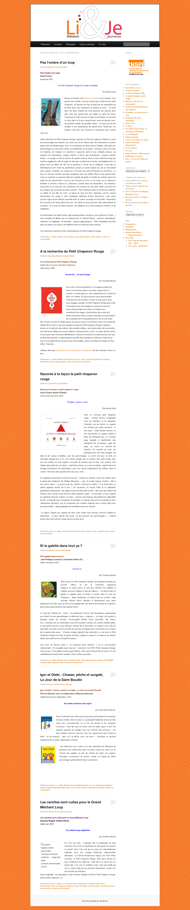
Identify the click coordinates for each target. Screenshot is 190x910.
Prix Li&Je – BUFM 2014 (138, 246)
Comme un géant (132, 90)
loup (77, 237)
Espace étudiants (135, 235)
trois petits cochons (107, 886)
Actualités (58, 44)
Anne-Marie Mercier (81, 785)
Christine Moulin (69, 256)
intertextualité (45, 886)
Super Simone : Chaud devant (138, 153)
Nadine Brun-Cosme (47, 361)
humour (52, 785)
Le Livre (129, 150)
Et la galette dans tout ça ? (61, 545)
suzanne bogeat (94, 886)
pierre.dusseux (66, 684)
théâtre (98, 237)
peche (73, 787)
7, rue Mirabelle (132, 134)
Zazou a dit (130, 123)
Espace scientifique (87, 44)
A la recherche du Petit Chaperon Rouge (72, 251)
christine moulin (94, 883)
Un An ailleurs (131, 148)
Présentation (45, 44)
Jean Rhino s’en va (133, 87)
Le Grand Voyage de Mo (135, 93)
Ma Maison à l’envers (134, 156)
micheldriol (63, 67)
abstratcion (76, 531)
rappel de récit (102, 531)
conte (83, 359)
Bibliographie (70, 44)
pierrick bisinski (98, 787)
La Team (129, 126)
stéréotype (83, 886)
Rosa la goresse (132, 137)
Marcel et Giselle (91, 98)
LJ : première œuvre (69, 883)
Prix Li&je (102, 44)
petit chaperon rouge (87, 237)
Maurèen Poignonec (102, 359)
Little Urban (90, 359)
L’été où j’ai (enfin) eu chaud (137, 139)
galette (100, 660)
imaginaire (71, 237)
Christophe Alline (73, 660)
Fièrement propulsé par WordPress (95, 901)
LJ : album (53, 237)
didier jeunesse (91, 660)
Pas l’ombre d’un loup (57, 62)
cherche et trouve (73, 359)
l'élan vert (54, 886)
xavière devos (45, 888)
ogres (68, 787)
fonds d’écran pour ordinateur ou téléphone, (73, 350)
